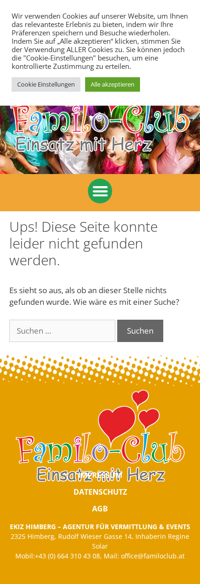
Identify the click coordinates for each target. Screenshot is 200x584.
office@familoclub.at (153, 555)
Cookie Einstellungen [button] (46, 84)
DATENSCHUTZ (100, 492)
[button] (100, 191)
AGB (100, 508)
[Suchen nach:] (63, 330)
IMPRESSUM (100, 475)
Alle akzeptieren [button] (112, 84)
